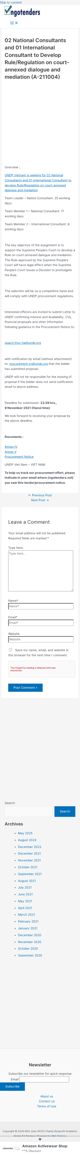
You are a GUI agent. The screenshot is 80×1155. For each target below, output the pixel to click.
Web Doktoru (59, 1136)
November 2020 (29, 942)
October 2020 (28, 948)
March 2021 (26, 914)
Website (14, 634)
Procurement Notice (19, 456)
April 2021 (25, 908)
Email (14, 1079)
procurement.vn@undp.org (28, 364)
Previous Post (40, 495)
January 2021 (27, 928)
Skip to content (11, 2)
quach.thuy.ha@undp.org (23, 343)
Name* (13, 600)
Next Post (40, 500)
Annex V (10, 452)
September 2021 (30, 874)
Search (10, 803)
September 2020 (30, 955)
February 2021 (28, 921)
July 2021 (25, 887)
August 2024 (27, 840)
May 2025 (25, 833)
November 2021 (29, 860)
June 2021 (25, 894)
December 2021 (29, 853)
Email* (12, 617)
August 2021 (27, 881)
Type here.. (16, 547)
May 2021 (25, 901)
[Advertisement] (40, 123)
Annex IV (11, 446)
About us (46, 1096)
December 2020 (29, 935)
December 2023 (29, 847)
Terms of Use (46, 1106)
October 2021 (27, 867)
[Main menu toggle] (14, 23)
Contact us (47, 1101)
